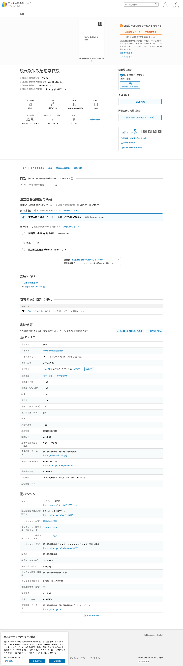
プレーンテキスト (35, 311)
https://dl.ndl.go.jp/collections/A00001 (61, 548)
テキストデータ (50, 527)
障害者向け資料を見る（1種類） (140, 117)
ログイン (176, 6)
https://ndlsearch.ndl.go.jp (55, 455)
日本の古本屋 (29, 282)
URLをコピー (135, 133)
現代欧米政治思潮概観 (53, 350)
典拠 (88, 369)
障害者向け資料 (63, 168)
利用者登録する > (126, 53)
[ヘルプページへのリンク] (91, 60)
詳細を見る (95, 119)
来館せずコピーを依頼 (130, 86)
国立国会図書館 (37, 168)
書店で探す (141, 101)
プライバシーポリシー (78, 658)
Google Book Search (33, 286)
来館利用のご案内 (70, 210)
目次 (25, 168)
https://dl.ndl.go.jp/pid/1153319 (58, 515)
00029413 (75, 369)
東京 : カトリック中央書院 (55, 375)
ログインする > (126, 56)
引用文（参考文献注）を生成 (134, 138)
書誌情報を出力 (129, 142)
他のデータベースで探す (132, 147)
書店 (50, 168)
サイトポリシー (96, 658)
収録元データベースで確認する (142, 31)
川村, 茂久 (47, 369)
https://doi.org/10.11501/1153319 (58, 505)
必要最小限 (37, 661)
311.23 (46, 418)
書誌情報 (78, 168)
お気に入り (125, 133)
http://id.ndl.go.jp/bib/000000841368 (60, 465)
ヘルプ (165, 6)
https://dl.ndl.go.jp (52, 609)
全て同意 (57, 661)
